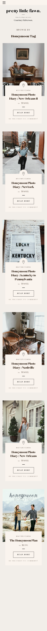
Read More (23, 113)
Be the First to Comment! (23, 119)
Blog (25, 545)
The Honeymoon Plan (23, 540)
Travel (25, 103)
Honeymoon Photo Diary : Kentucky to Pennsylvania (23, 275)
